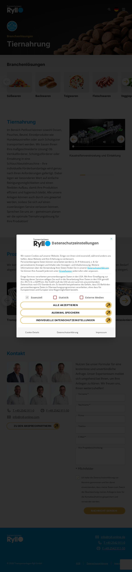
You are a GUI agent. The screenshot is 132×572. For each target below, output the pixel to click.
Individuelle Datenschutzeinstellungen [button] (65, 320)
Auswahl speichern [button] (66, 312)
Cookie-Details (32, 332)
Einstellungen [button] (65, 270)
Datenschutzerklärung (98, 267)
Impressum (101, 332)
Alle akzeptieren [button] (65, 305)
